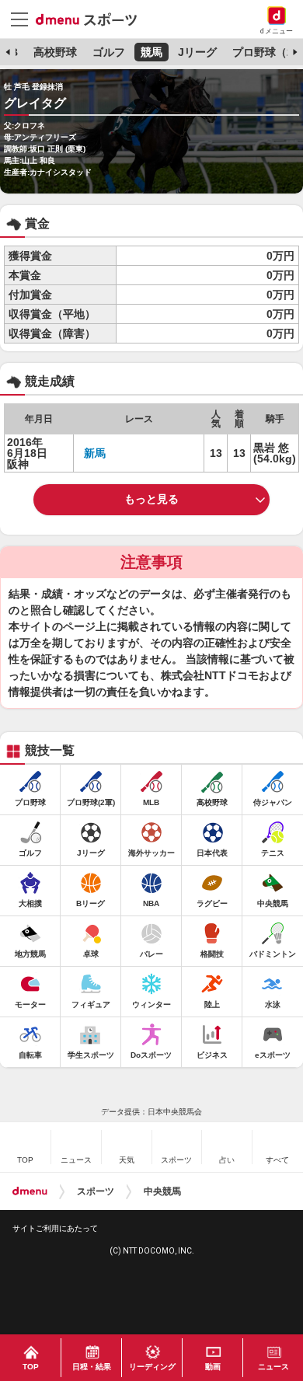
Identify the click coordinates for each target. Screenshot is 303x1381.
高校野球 (55, 52)
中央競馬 (162, 1191)
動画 (213, 1366)
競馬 (151, 52)
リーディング (152, 1366)
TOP (31, 1366)
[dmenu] (30, 1191)
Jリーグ (197, 52)
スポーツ (95, 1191)
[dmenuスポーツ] (92, 18)
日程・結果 (91, 1366)
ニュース (273, 1366)
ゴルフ (108, 52)
